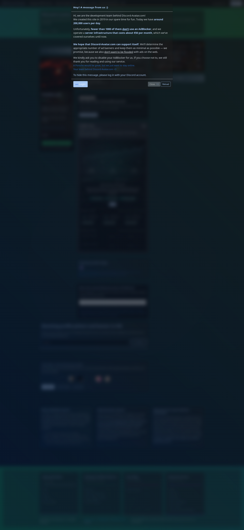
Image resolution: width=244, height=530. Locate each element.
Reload (165, 84)
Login (82, 84)
